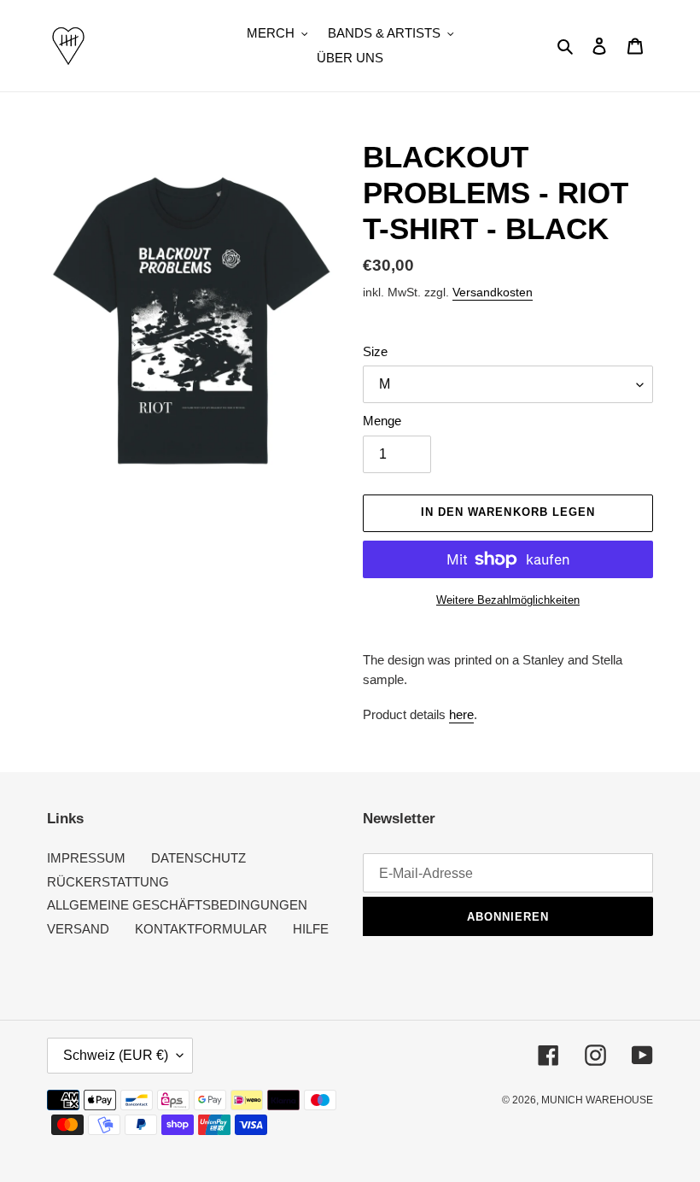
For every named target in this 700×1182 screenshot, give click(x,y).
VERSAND (78, 929)
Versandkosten (492, 292)
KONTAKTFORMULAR (201, 929)
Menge (382, 420)
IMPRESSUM (86, 858)
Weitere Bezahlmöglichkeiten (508, 600)
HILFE (311, 929)
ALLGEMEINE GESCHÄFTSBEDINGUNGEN (177, 905)
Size (375, 351)
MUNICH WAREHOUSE (597, 1100)
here (461, 714)
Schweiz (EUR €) (115, 1055)
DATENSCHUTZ (198, 858)
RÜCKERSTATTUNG (108, 882)
